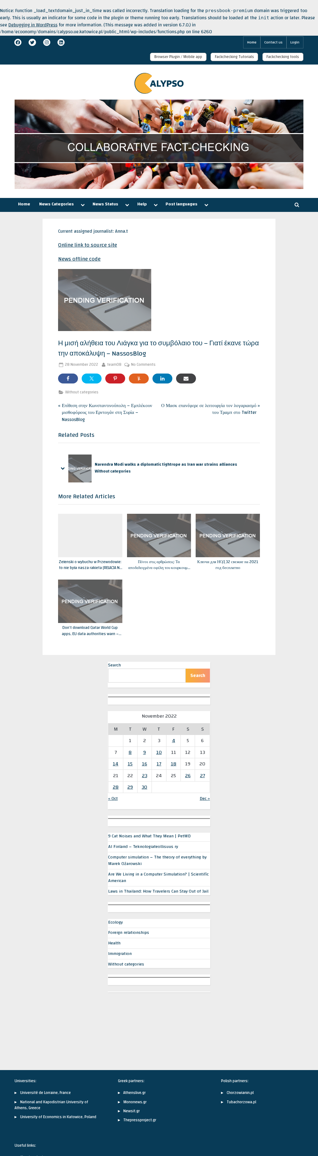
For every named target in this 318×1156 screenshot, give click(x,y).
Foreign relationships (128, 933)
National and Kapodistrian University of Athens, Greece (51, 1105)
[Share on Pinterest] (115, 378)
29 (130, 787)
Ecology (115, 922)
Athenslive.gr (134, 1092)
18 (173, 763)
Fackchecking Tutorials (234, 56)
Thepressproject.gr (139, 1120)
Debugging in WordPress (32, 25)
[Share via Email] (186, 378)
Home (252, 42)
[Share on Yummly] (139, 378)
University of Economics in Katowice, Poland (58, 1117)
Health (114, 943)
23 (144, 775)
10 (159, 752)
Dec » (205, 799)
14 (115, 763)
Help (142, 204)
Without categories (81, 392)
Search (114, 665)
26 (188, 775)
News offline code (79, 259)
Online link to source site (87, 245)
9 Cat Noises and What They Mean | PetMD (149, 836)
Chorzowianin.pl (240, 1092)
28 (116, 787)
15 (130, 763)
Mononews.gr (135, 1102)
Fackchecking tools (282, 56)
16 (144, 763)
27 (202, 775)
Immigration (120, 954)
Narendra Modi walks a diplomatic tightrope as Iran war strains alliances (166, 464)
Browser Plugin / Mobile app (178, 56)
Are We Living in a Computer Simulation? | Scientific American (158, 877)
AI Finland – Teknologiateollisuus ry (143, 847)
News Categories (56, 204)
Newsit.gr (131, 1111)
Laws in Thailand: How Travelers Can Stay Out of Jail (158, 891)
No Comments (143, 365)
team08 (114, 365)
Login (294, 42)
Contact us (273, 42)
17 (159, 763)
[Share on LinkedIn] (162, 378)
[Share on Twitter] (92, 378)
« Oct (113, 799)
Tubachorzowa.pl (241, 1102)
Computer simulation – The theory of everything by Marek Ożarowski (157, 860)
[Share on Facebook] (68, 378)
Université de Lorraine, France (45, 1092)
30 (144, 787)
